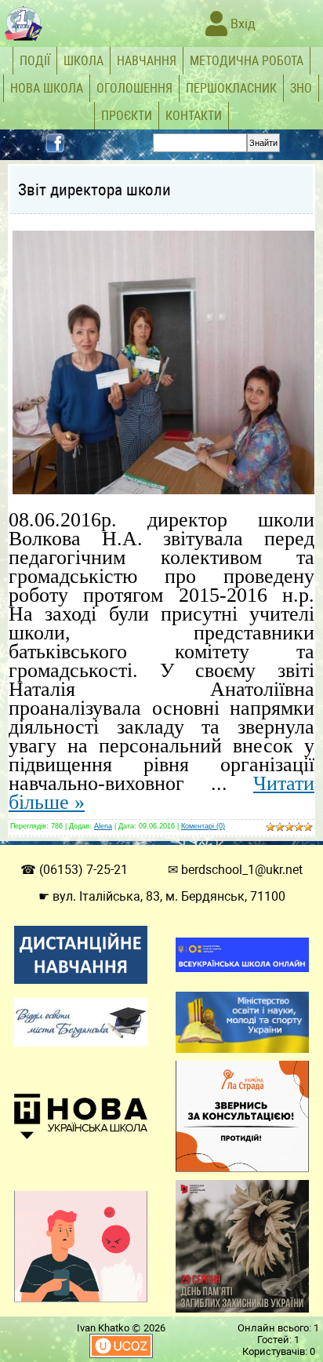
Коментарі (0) (203, 826)
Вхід (241, 23)
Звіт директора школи (94, 189)
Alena (103, 826)
